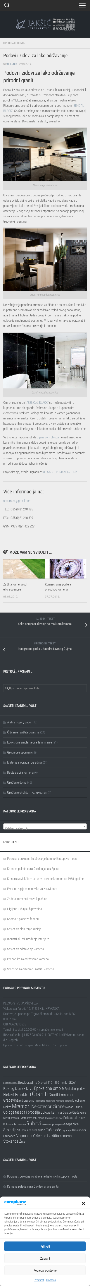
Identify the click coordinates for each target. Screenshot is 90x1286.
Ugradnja (66, 1130)
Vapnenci (24, 1135)
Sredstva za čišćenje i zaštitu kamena (30, 969)
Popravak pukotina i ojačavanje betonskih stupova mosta (42, 859)
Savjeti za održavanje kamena (25, 949)
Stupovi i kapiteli (27, 1130)
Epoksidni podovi (74, 1089)
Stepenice (71, 1124)
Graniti (40, 1094)
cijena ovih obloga (48, 437)
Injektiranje (40, 1100)
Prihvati (45, 1246)
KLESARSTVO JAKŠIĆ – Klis (60, 472)
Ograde (67, 1112)
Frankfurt (23, 1094)
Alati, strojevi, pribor (19, 722)
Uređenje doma (14, 43)
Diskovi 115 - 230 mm (51, 1083)
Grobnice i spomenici (20, 752)
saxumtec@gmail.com (17, 501)
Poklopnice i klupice (54, 1118)
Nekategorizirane (48, 1106)
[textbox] (45, 828)
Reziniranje (20, 1124)
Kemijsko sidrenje (64, 1100)
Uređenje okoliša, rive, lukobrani (27, 793)
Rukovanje (48, 1124)
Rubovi (33, 1123)
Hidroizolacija (26, 1100)
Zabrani (45, 1258)
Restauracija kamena (20, 772)
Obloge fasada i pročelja (21, 1112)
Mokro (7, 1107)
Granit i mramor (61, 1094)
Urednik (12, 63)
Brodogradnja (27, 1082)
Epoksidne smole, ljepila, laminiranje (29, 742)
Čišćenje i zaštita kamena (52, 1135)
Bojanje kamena (10, 1083)
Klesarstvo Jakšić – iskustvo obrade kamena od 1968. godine (45, 879)
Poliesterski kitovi (74, 1118)
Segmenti (59, 1124)
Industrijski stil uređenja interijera (28, 939)
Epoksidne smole (49, 1088)
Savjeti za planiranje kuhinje (24, 929)
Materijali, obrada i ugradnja (24, 762)
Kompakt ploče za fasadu (23, 919)
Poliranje (8, 1124)
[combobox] (45, 826)
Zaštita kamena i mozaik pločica (27, 899)
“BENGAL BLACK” (37, 403)
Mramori (21, 1106)
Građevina (11, 1100)
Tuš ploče (53, 1129)
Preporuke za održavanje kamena (28, 959)
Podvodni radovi (36, 1117)
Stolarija (10, 1129)
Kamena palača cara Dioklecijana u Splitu (33, 869)
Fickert (8, 1094)
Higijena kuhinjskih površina (24, 909)
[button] (83, 1203)
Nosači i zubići (74, 1107)
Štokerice (11, 1141)
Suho (41, 1130)
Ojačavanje (79, 1112)
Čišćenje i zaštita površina (23, 732)
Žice (22, 1141)
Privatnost (39, 1280)
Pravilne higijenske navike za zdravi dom (32, 889)
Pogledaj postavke (45, 1270)
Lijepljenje (78, 1100)
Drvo (29, 1088)
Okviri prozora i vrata (14, 1117)
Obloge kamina (51, 1112)
